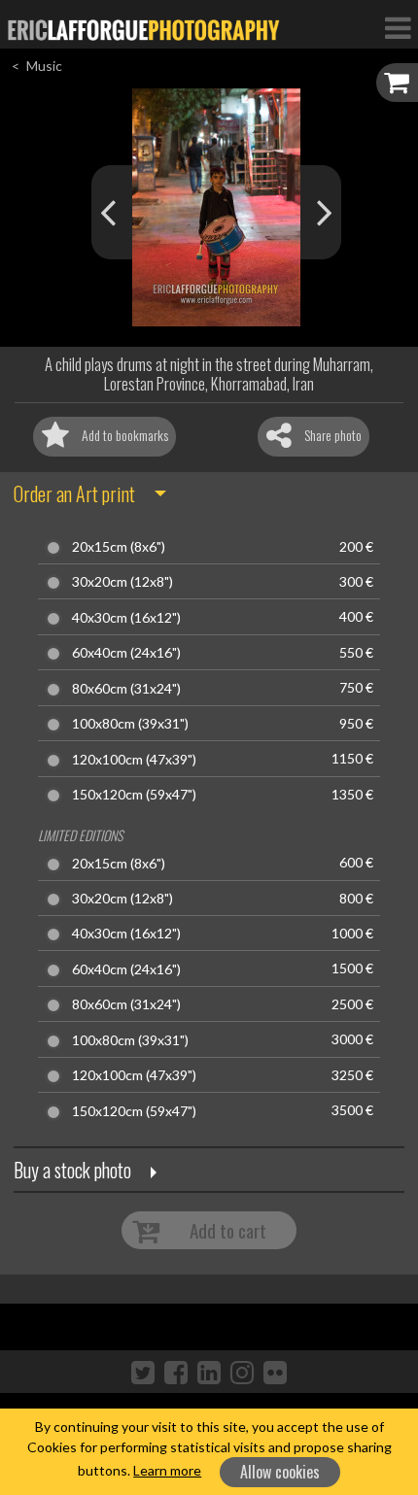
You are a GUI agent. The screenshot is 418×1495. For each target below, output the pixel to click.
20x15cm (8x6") (118, 547)
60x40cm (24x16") (126, 653)
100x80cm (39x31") (130, 723)
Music (44, 65)
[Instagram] (242, 1371)
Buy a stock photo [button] (72, 1169)
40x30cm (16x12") (126, 618)
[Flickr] (275, 1371)
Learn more (167, 1470)
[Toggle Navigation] (397, 27)
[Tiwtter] (143, 1371)
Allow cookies (280, 1471)
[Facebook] (176, 1371)
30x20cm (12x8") (122, 582)
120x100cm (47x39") (134, 759)
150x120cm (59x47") (134, 794)
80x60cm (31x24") (126, 689)
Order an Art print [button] (74, 493)
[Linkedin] (209, 1371)
